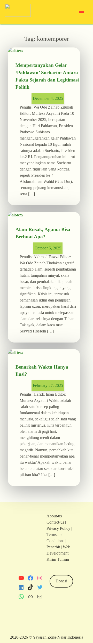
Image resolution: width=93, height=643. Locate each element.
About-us (54, 516)
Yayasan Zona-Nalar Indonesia (58, 637)
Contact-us (55, 522)
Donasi (61, 581)
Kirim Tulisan (58, 559)
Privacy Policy (58, 528)
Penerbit (53, 547)
